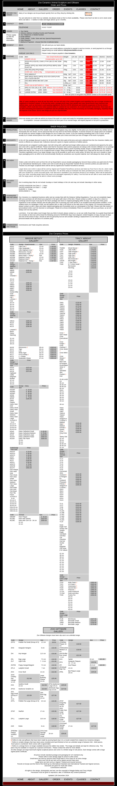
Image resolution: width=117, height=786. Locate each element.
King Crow (63, 433)
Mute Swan (72, 582)
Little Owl (71, 257)
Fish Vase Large (13, 485)
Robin (21, 726)
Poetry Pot (71, 595)
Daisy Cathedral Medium (27, 433)
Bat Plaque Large (74, 671)
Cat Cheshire (63, 538)
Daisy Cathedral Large (26, 435)
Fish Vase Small (13, 477)
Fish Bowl (13, 491)
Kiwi (61, 376)
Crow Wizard (63, 357)
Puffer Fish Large (63, 711)
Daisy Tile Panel (24, 438)
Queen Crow (62, 430)
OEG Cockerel (63, 474)
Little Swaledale (24, 248)
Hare (20, 517)
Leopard (13, 330)
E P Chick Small (74, 264)
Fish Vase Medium (13, 481)
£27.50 (78, 704)
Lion (20, 351)
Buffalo (12, 378)
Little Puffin (72, 250)
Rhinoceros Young (25, 252)
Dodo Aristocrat (73, 591)
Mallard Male (62, 423)
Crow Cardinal (62, 346)
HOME (20, 9)
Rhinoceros (23, 347)
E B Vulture (63, 550)
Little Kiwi (71, 255)
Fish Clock (13, 475)
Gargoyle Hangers (25, 648)
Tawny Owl (63, 437)
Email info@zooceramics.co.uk (53, 24)
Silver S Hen (62, 368)
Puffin (62, 360)
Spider (70, 659)
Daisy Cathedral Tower (26, 437)
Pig (11, 297)
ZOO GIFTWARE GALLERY (58, 630)
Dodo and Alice (73, 593)
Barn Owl (63, 362)
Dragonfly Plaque (62, 703)
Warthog (13, 335)
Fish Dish (13, 489)
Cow (11, 301)
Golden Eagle (62, 531)
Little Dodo (72, 253)
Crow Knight (62, 343)
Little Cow (22, 246)
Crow (62, 333)
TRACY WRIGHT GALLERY (83, 239)
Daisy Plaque (12, 401)
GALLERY (43, 9)
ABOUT (31, 9)
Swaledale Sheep (25, 358)
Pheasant (63, 482)
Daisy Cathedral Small (26, 431)
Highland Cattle (13, 374)
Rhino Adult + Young (26, 254)
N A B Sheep (23, 354)
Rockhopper (64, 365)
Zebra (12, 333)
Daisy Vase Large (14, 417)
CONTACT (95, 9)
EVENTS (68, 9)
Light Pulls (22, 661)
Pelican (63, 484)
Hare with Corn (24, 520)
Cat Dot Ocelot (62, 542)
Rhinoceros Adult (25, 254)
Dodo (61, 525)
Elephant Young (24, 257)
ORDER (56, 9)
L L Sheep (22, 356)
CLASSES (81, 9)
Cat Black (63, 534)
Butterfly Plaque (43, 678)
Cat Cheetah (13, 275)
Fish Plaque (14, 469)
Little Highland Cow (25, 250)
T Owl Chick (72, 262)
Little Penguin (73, 251)
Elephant (13, 377)
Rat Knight (71, 260)
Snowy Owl (63, 528)
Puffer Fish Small (63, 654)
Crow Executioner (64, 338)
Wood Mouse (73, 248)
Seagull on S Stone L (63, 486)
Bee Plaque (62, 643)
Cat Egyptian (63, 545)
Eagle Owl (63, 527)
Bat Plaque (14, 732)
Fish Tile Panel (13, 494)
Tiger (20, 349)
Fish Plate (13, 487)
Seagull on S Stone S (63, 419)
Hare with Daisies (25, 518)
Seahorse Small (24, 689)
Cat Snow (63, 548)
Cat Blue (63, 536)
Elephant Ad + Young (26, 261)
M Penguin (63, 363)
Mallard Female (63, 427)
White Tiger (22, 353)
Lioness (12, 299)
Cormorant (63, 471)
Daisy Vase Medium (14, 414)
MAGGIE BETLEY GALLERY (33, 239)
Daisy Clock (14, 408)
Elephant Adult (24, 259)
